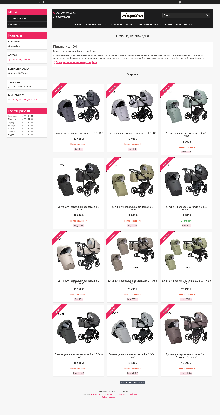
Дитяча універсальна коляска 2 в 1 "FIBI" (78, 133)
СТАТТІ (168, 25)
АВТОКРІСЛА (14, 24)
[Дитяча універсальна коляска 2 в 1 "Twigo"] (78, 180)
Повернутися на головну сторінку (76, 62)
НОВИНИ (130, 25)
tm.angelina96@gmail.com (24, 99)
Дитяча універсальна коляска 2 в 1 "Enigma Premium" (186, 356)
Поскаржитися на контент (102, 394)
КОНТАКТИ (116, 25)
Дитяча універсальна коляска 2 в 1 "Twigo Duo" (132, 282)
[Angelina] (132, 15)
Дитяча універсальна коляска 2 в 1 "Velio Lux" (79, 356)
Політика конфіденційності (126, 394)
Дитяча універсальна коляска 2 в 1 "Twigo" (186, 134)
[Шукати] (207, 15)
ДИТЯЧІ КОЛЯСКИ (17, 18)
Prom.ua (124, 392)
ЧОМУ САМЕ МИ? (184, 25)
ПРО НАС (102, 25)
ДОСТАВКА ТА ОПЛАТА (150, 25)
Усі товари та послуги (131, 382)
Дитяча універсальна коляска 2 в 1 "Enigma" (186, 208)
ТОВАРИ (90, 25)
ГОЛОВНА (76, 25)
